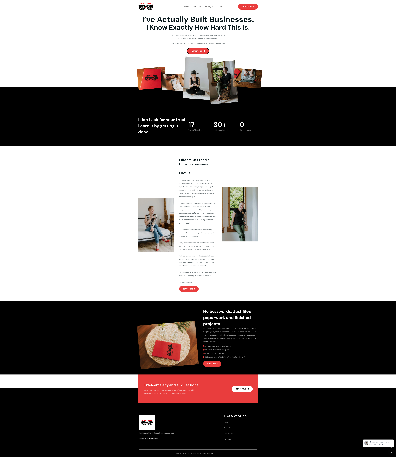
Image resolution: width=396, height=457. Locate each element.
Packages (227, 439)
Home (226, 422)
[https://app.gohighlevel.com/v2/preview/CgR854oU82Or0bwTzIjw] (146, 6)
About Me (227, 428)
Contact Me (228, 434)
